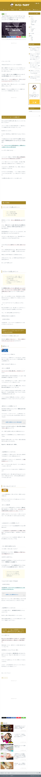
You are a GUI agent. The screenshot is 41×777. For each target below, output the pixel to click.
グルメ (32, 19)
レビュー (5, 9)
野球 (32, 37)
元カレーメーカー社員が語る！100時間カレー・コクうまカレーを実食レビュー (35, 49)
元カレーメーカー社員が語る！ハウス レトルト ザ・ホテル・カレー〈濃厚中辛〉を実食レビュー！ (35, 65)
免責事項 (12, 775)
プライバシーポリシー (5, 775)
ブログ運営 (29, 9)
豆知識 (32, 29)
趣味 (21, 9)
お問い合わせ (36, 9)
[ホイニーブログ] (20, 7)
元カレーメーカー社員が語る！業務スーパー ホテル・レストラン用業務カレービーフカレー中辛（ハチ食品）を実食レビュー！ (35, 57)
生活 (13, 9)
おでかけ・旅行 (34, 20)
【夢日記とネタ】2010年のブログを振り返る (35, 78)
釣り (32, 38)
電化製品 (32, 24)
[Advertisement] (14, 51)
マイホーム (33, 28)
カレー (32, 18)
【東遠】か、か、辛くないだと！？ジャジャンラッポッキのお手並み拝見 (35, 72)
